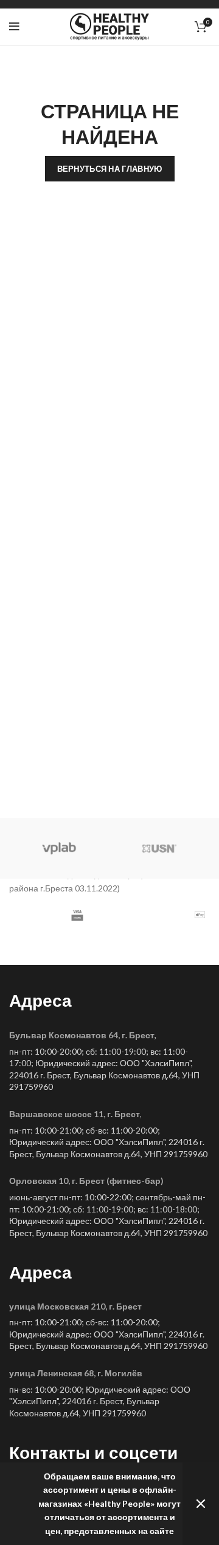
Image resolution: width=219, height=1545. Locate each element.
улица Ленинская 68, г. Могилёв (75, 1373)
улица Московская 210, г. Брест (75, 1306)
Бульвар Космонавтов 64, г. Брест (82, 1035)
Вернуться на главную (109, 169)
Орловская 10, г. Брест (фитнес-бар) (86, 1180)
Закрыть (200, 1503)
